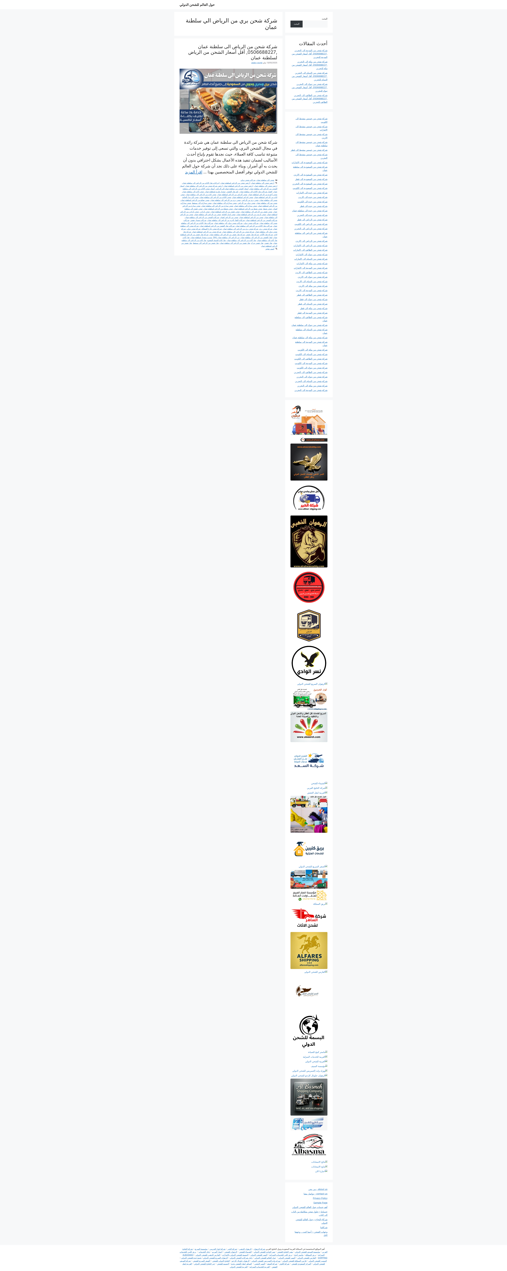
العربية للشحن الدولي (239, 1267)
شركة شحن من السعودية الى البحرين (309, 183)
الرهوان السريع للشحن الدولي (215, 1258)
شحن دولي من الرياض (246, 203)
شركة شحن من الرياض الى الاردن (311, 241)
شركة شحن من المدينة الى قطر (312, 313)
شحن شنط (267, 209)
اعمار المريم (217, 1252)
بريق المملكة (310, 1255)
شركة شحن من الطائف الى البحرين (310, 372)
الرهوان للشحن (230, 1252)
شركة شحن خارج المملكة (212, 229)
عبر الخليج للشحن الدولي (204, 1264)
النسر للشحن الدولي (258, 1255)
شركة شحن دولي (194, 229)
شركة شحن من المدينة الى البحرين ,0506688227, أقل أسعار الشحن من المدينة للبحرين (309, 53)
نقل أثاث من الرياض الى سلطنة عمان (241, 240)
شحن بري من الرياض (250, 200)
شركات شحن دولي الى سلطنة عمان (228, 223)
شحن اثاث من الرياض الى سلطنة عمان (201, 194)
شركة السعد (272, 1264)
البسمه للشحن (223, 1264)
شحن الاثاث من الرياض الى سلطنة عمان (215, 197)
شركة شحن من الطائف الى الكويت (310, 358)
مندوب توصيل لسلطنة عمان (201, 237)
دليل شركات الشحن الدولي (241, 1258)
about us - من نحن (317, 1189)
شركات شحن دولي (248, 180)
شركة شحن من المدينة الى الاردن (311, 290)
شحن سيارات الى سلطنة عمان (225, 203)
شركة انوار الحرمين (217, 1249)
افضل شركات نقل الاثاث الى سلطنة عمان (256, 191)
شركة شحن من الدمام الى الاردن (311, 281)
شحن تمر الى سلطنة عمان (266, 203)
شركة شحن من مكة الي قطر (313, 308)
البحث (324, 18)
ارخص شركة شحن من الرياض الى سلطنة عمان (204, 186)
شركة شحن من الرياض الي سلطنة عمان (238, 232)
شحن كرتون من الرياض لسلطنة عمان (251, 214)
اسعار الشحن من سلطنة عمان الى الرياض (232, 189)
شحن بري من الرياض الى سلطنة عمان (225, 200)
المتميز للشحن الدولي (317, 1261)
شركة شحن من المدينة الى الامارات (310, 268)
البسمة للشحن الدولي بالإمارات (235, 1255)
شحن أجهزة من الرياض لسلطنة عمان (262, 194)
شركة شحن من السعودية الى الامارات (309, 162)
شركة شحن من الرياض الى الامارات (310, 245)
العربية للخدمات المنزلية (260, 1267)
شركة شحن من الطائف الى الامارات (310, 250)
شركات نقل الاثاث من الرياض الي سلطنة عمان (254, 226)
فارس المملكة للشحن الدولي (294, 1261)
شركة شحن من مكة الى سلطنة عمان (309, 337)
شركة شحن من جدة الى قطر (313, 206)
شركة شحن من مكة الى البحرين (312, 385)
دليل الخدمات (204, 1252)
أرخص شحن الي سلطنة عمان (262, 183)
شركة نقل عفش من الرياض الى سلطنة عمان (227, 234)
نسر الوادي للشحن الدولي (264, 1252)
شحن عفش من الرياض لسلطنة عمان (225, 211)
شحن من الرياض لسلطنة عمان (251, 217)
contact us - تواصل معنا (315, 1193)
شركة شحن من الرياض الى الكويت (311, 224)
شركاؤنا (323, 1227)
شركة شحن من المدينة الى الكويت (311, 363)
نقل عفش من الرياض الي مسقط (206, 243)
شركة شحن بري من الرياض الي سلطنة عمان (240, 229)
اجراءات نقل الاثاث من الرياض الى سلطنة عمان (201, 183)
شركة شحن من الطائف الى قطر (312, 295)
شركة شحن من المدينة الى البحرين (310, 390)
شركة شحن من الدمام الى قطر (312, 304)
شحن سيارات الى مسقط (202, 203)
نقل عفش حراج (257, 243)
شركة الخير (232, 1249)
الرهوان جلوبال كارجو (240, 1261)
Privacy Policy (320, 1198)
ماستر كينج (298, 1255)
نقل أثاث (186, 237)
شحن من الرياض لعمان (229, 217)
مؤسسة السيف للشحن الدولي (307, 1252)
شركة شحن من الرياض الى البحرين (310, 228)
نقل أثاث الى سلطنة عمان (267, 240)
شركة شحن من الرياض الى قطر (312, 219)
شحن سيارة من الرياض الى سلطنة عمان (217, 206)
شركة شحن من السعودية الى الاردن (310, 174)
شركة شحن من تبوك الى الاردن (312, 277)
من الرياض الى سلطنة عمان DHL (226, 237)
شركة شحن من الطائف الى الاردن (311, 272)
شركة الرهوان (259, 1249)
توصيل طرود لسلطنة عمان (215, 191)
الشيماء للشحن (245, 1252)
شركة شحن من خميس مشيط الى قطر (309, 150)
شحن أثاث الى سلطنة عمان (193, 191)
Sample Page (320, 1202)
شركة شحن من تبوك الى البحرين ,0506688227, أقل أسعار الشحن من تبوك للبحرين (309, 87)
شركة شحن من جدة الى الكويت (312, 201)
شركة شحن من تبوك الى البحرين (311, 376)
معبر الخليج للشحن (285, 1252)
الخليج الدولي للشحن (221, 1261)
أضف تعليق (269, 249)
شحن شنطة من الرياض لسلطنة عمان (218, 209)
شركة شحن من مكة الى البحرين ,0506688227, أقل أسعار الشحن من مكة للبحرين (309, 65)
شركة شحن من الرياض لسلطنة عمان (206, 232)
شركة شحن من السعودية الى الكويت (310, 188)
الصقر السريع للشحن (201, 1261)
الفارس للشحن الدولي (306, 1258)
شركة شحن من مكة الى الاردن (313, 286)
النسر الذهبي (259, 1264)
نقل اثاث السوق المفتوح (216, 240)
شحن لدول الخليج (229, 214)
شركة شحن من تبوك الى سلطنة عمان (309, 325)
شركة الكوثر (284, 1264)
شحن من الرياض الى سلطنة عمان (207, 214)
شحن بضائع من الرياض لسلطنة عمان (195, 200)
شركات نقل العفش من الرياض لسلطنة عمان (217, 226)
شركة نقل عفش (252, 234)
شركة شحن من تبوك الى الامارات (311, 254)
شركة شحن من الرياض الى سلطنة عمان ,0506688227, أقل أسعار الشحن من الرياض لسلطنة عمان (232, 52)
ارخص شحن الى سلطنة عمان (265, 186)
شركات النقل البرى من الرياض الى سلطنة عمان (226, 220)
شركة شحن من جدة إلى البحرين (312, 215)
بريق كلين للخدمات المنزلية (280, 1255)
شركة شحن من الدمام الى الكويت (311, 354)
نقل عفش (268, 243)
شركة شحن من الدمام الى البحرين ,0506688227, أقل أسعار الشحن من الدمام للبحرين (309, 76)
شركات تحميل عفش (198, 220)
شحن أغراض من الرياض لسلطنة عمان (232, 194)
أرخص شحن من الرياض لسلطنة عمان (235, 183)
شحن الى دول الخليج (190, 197)
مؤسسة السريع (201, 1249)
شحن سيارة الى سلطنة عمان (245, 206)
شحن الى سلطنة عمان (265, 180)
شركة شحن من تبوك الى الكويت (312, 367)
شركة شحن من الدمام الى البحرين (311, 381)
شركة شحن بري (265, 229)
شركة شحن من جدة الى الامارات (311, 192)
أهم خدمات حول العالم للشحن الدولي (309, 1207)
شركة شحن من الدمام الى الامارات (310, 259)
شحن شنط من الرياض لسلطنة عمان (248, 209)
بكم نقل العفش (233, 191)
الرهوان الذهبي (245, 1249)
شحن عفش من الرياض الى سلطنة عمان (256, 211)
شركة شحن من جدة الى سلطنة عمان (309, 210)
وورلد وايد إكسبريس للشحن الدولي (265, 1261)
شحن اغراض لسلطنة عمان (242, 197)
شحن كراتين (205, 211)
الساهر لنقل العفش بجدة (241, 1264)
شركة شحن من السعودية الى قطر (311, 179)
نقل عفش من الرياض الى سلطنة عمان (235, 243)
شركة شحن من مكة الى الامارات (312, 263)
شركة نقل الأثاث (266, 234)
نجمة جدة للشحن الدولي (191, 1258)
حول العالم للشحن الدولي (197, 5)
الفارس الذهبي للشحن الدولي (207, 1255)
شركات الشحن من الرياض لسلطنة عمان (261, 220)
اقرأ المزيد (193, 172)
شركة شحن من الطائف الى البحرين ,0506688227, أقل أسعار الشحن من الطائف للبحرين (309, 98)
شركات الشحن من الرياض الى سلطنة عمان (202, 217)
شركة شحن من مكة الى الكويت (312, 349)
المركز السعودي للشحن (301, 1264)
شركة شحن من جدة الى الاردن (312, 197)
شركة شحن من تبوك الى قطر (313, 299)
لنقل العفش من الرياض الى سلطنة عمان (256, 237)
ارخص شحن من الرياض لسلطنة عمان (238, 186)
